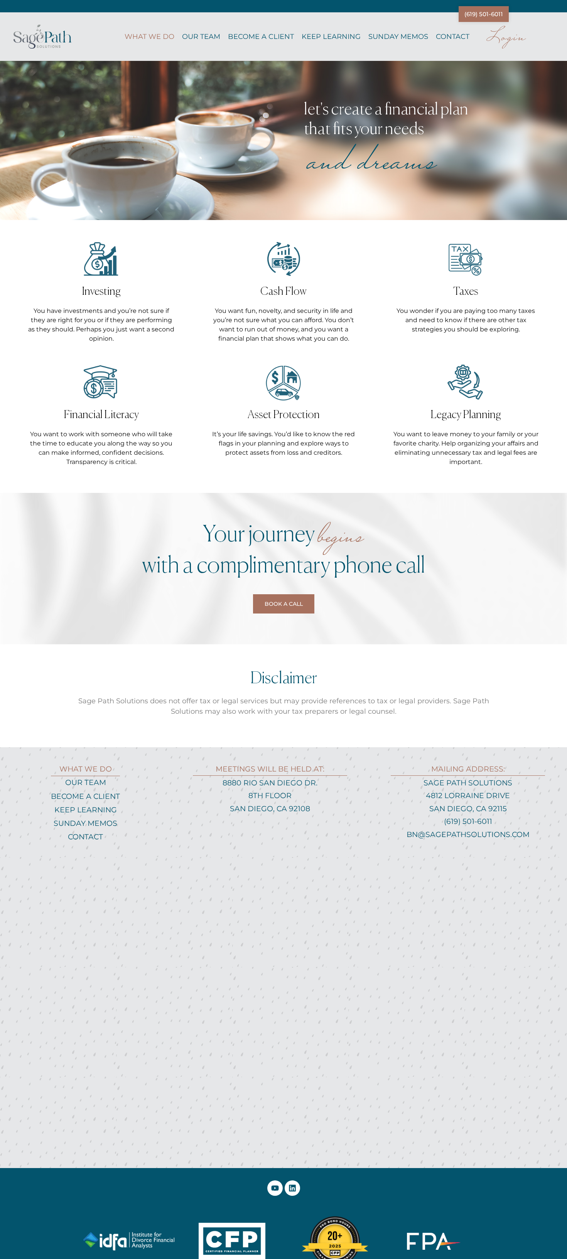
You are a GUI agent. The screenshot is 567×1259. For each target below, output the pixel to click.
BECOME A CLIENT (261, 36)
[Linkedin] (292, 1188)
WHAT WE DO (149, 36)
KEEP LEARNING (331, 36)
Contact (452, 36)
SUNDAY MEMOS (398, 36)
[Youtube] (275, 1188)
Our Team (201, 36)
